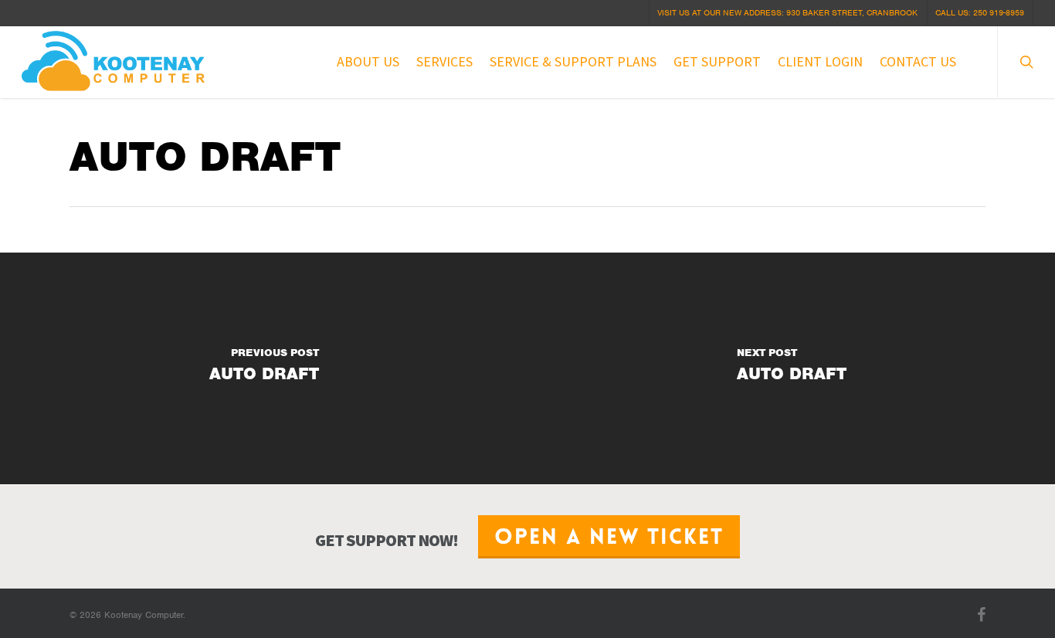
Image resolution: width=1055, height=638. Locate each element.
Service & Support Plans (573, 61)
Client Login (820, 61)
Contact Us (918, 61)
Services (444, 61)
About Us (368, 61)
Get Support (717, 61)
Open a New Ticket (609, 537)
